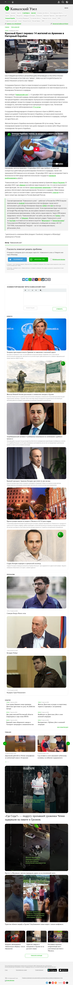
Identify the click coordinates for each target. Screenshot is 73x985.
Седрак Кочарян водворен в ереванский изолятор (24, 563)
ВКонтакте (46, 221)
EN (9, 1)
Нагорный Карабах (10, 18)
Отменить (59, 309)
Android (21, 203)
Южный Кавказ (36, 21)
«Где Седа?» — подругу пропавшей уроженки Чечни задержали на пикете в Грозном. (35, 817)
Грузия (7, 15)
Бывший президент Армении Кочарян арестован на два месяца (28, 481)
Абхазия (7, 13)
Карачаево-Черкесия (48, 15)
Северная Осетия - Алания (49, 18)
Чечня (19, 21)
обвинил (22, 185)
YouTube (12, 221)
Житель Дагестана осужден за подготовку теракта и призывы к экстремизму (52, 705)
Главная (7, 27)
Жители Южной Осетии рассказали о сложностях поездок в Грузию (30, 394)
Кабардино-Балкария (29, 15)
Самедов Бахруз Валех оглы (16, 613)
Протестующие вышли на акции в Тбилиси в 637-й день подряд (29, 521)
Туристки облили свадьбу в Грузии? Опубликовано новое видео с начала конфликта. (34, 924)
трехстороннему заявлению (40, 187)
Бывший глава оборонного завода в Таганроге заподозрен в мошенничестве (20, 723)
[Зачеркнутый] (36, 290)
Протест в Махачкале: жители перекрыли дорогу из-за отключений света (30, 873)
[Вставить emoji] (40, 290)
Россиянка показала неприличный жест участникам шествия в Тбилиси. (55, 947)
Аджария (13, 13)
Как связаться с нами (21, 970)
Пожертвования (39, 970)
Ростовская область (35, 18)
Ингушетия (19, 15)
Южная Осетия (27, 21)
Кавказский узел (22, 95)
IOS (51, 206)
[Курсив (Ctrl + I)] (29, 290)
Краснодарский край (61, 15)
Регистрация (30, 308)
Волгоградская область (56, 13)
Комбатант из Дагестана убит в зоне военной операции (50, 715)
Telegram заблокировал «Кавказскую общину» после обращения (15, 946)
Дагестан (12, 15)
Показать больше (36, 955)
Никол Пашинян (59, 182)
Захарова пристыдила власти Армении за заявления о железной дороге (31, 352)
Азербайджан (26, 13)
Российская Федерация (22, 18)
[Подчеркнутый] (32, 290)
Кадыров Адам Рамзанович (16, 692)
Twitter (57, 216)
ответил (56, 192)
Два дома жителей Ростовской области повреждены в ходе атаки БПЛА (19, 715)
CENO (44, 206)
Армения (33, 13)
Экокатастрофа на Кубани (60, 23)
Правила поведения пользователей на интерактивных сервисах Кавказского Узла (42, 978)
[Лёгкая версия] (12, 2)
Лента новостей (15, 27)
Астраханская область (43, 13)
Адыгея (19, 13)
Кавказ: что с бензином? (14, 23)
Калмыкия (39, 15)
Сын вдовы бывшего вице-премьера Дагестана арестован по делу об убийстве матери (20, 706)
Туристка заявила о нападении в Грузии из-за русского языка (35, 946)
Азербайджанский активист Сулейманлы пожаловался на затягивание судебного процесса (34, 437)
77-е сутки (37, 107)
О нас (6, 970)
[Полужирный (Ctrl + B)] (25, 290)
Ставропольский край (11, 21)
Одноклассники (58, 221)
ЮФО (43, 21)
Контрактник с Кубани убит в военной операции (51, 723)
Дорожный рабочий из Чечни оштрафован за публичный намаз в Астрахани (19, 756)
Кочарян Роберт (12, 653)
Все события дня (62, 727)
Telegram (24, 218)
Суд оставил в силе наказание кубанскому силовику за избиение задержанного (52, 756)
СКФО (58, 18)
